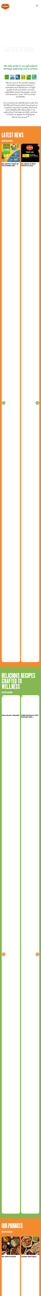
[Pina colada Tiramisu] (11, 696)
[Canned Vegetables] (30, 1237)
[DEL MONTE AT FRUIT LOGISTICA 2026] (30, 144)
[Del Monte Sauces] (11, 1237)
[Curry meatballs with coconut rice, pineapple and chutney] (30, 696)
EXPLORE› (7, 140)
